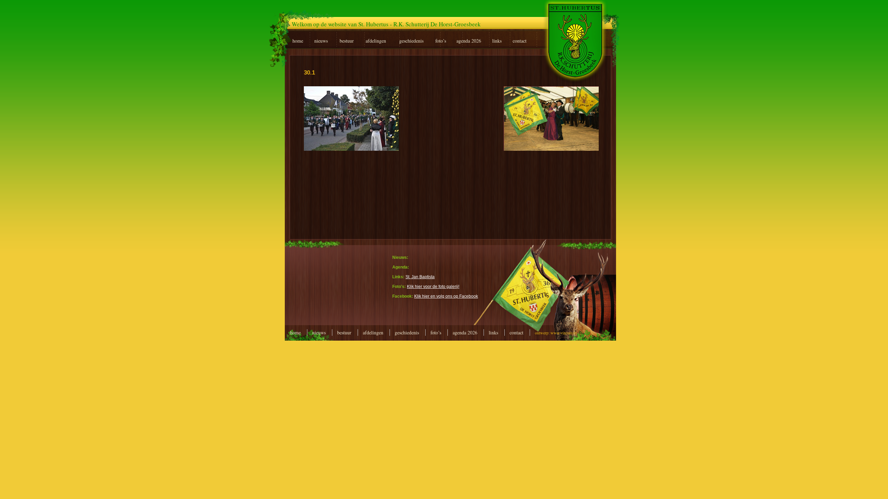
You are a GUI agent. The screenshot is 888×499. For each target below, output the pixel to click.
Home (295, 332)
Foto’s (435, 332)
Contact (516, 332)
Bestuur (344, 332)
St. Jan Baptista (420, 276)
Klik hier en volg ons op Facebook (446, 296)
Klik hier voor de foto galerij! (433, 286)
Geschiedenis (407, 332)
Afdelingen (373, 332)
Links (493, 332)
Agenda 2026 (465, 332)
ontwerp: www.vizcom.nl (556, 332)
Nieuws (319, 332)
